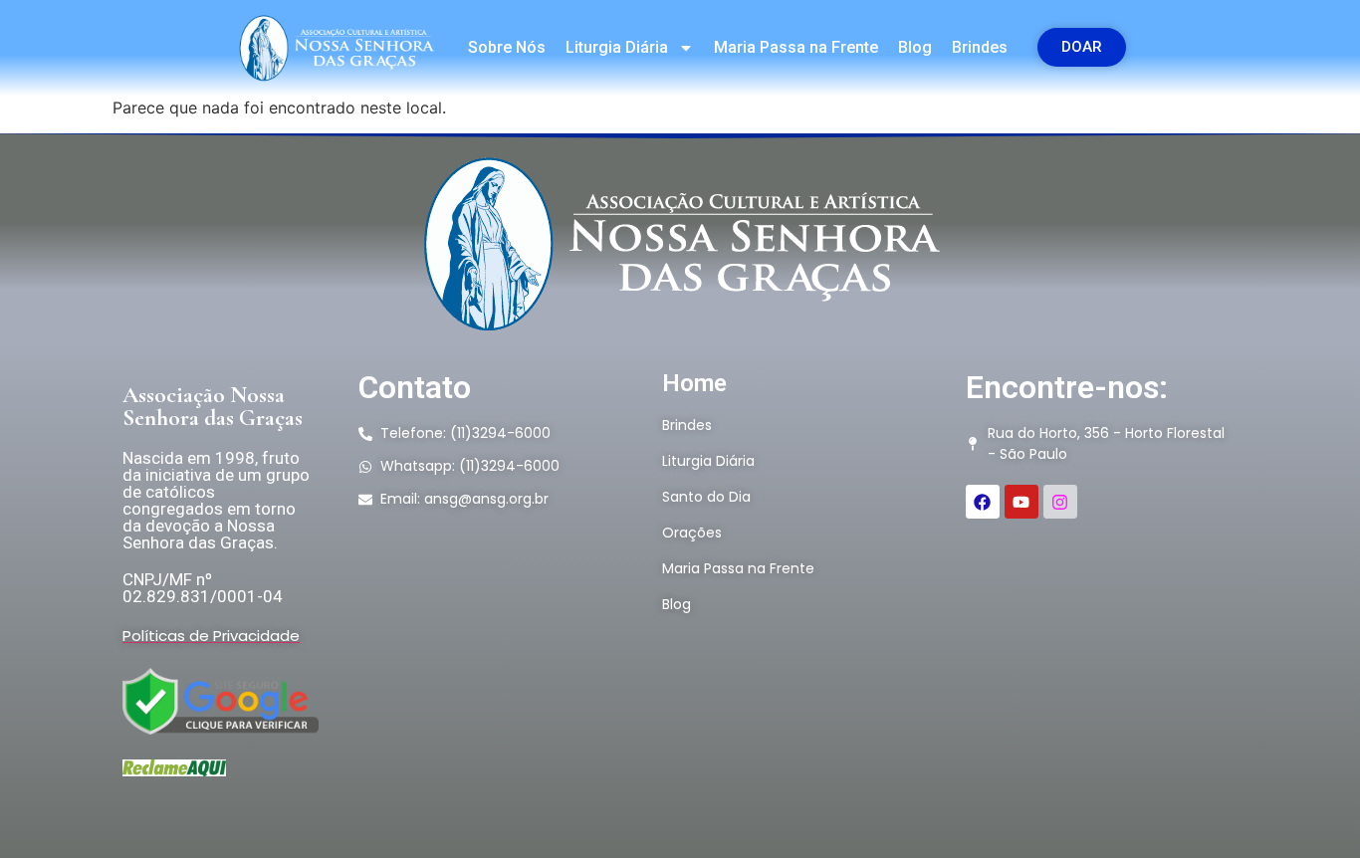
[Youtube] (1021, 502)
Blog (915, 47)
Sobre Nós (507, 47)
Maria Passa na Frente (796, 47)
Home (694, 383)
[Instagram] (1060, 502)
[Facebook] (983, 502)
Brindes (980, 47)
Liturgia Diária (617, 47)
